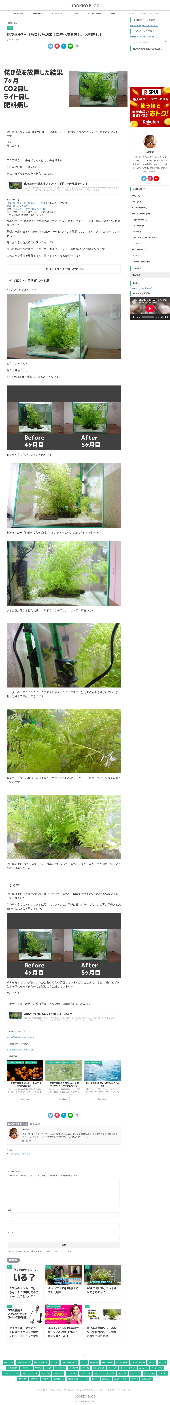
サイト (11, 1232)
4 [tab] (67, 1107)
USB (38, 1368)
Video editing (38, 13)
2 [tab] (61, 1107)
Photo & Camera (94, 13)
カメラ (143, 1368)
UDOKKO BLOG (85, 5)
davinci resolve (69, 1362)
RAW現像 (12, 1368)
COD (54, 1362)
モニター (135, 1373)
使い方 (23, 1379)
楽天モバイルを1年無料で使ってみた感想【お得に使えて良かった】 (63, 1332)
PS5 (162, 1362)
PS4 (152, 1362)
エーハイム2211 (20, 206)
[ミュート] (162, 317)
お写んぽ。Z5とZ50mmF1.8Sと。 (64, 1083)
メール (11, 1221)
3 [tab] (64, 1107)
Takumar (26, 1368)
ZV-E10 (73, 1368)
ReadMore (25, 1099)
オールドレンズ (127, 1368)
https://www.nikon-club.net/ (20, 1049)
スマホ (45, 1373)
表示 (82, 269)
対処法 (106, 1379)
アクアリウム (14, 1154)
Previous (9, 1081)
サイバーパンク (29, 1373)
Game (112, 13)
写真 (46, 1379)
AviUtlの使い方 (20, 13)
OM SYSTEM (138, 1362)
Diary (76, 13)
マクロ (122, 1373)
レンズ (163, 1373)
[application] (150, 308)
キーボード (157, 1368)
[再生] (133, 317)
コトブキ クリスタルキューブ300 (30, 203)
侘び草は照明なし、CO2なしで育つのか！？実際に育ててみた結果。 (102, 1332)
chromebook (40, 1362)
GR (83, 1362)
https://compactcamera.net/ (20, 1037)
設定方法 (147, 1379)
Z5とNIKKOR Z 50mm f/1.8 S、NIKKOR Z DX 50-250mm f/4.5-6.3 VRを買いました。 (103, 1086)
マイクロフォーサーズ (104, 1373)
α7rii (85, 1368)
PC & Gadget (57, 13)
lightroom (107, 1362)
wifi (48, 1368)
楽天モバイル (121, 1379)
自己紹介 (131, 13)
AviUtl (8, 1362)
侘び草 (23, 1154)
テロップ (72, 1373)
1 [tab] (59, 1107)
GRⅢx (94, 1362)
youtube (60, 1368)
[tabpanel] (25, 1082)
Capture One (23, 1362)
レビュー (149, 1373)
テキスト (58, 1373)
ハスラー (85, 1373)
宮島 (95, 1379)
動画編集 (59, 1379)
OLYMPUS (122, 1362)
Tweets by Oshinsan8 (141, 288)
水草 (28, 1154)
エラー (112, 1368)
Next (118, 1081)
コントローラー (10, 1373)
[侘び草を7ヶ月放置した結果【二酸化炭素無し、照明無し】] (63, 46)
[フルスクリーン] (166, 317)
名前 (10, 1210)
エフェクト (98, 1368)
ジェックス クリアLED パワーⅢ (29, 208)
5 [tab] (69, 1107)
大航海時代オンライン (78, 1379)
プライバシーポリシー (150, 13)
